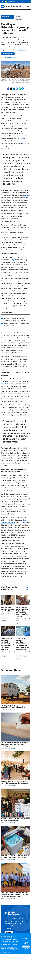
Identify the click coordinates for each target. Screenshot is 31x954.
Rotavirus (4, 620)
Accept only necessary (26, 944)
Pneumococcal (5, 617)
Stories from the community (5, 17)
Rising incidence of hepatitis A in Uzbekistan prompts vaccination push (15, 319)
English (23, 1)
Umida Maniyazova (21, 50)
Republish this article (7, 53)
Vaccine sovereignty (21, 656)
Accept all (26, 949)
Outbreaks (18, 16)
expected (4, 384)
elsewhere (16, 116)
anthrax (22, 138)
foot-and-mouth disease (20, 141)
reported (26, 195)
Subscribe (8, 932)
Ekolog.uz (12, 260)
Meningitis (4, 656)
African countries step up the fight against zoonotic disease (17, 325)
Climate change (19, 19)
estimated (22, 338)
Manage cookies (25, 937)
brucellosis (4, 141)
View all (27, 588)
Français (28, 1)
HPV (18, 623)
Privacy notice (6, 952)
